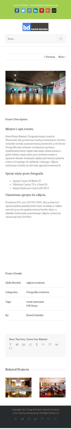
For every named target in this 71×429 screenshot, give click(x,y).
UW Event (31, 305)
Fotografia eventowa (37, 292)
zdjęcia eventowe (35, 282)
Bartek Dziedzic (35, 315)
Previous (50, 57)
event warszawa (35, 301)
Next (61, 57)
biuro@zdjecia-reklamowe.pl (44, 5)
